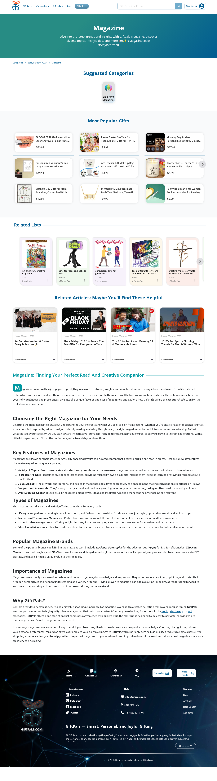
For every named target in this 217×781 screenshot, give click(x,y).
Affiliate (187, 700)
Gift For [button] (27, 6)
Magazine (56, 62)
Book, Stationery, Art (39, 62)
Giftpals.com (148, 760)
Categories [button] (42, 6)
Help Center (189, 706)
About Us (188, 712)
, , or (176, 611)
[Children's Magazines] (108, 88)
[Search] (178, 6)
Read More (35, 359)
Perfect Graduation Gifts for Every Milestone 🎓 (31, 343)
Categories (19, 62)
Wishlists (81, 6)
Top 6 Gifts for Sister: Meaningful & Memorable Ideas (132, 343)
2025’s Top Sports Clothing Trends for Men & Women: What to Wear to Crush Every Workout (181, 344)
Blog (69, 6)
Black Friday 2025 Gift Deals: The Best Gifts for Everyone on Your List (83, 344)
